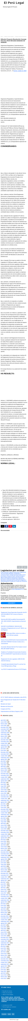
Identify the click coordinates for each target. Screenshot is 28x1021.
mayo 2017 (3, 885)
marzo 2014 (4, 953)
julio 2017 (3, 882)
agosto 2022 (4, 780)
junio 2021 (3, 805)
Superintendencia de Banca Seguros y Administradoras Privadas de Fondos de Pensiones (14, 580)
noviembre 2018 (5, 853)
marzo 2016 (4, 910)
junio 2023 (3, 763)
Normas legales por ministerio (9, 1006)
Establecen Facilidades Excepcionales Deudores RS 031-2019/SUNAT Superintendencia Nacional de (13, 653)
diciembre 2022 (5, 773)
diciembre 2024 (5, 739)
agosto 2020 (4, 816)
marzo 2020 (4, 825)
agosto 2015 (4, 923)
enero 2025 (4, 738)
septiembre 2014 (5, 942)
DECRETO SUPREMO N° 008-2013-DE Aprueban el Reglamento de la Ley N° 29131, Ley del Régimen (13, 628)
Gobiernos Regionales (12, 578)
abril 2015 (3, 930)
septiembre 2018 (5, 857)
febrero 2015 (4, 934)
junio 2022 (3, 784)
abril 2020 (3, 823)
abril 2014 (3, 951)
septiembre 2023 (5, 757)
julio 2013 (3, 967)
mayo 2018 (3, 864)
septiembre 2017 (5, 878)
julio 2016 (3, 903)
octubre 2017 (4, 877)
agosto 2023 (4, 759)
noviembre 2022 (5, 775)
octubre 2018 (4, 855)
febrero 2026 (4, 723)
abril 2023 (3, 766)
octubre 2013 (4, 962)
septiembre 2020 (5, 814)
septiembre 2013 (5, 964)
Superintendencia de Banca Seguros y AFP (12, 711)
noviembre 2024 (5, 741)
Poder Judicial (15, 576)
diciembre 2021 (5, 795)
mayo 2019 (3, 843)
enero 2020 (4, 828)
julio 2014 (3, 946)
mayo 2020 (3, 821)
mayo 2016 (3, 907)
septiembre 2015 (5, 921)
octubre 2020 (4, 812)
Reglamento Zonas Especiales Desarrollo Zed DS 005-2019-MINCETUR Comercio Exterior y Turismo (14, 614)
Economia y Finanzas (6, 576)
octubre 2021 (4, 798)
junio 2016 (3, 905)
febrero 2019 (4, 848)
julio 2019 (3, 839)
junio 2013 (3, 969)
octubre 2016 (4, 898)
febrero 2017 (4, 891)
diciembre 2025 (5, 727)
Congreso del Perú (5, 709)
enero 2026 (4, 725)
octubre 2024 (4, 743)
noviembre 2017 (5, 875)
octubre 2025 (4, 731)
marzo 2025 (4, 734)
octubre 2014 (4, 941)
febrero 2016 (4, 912)
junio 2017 (3, 884)
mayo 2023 (3, 764)
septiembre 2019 (5, 836)
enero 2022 (4, 793)
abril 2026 (3, 720)
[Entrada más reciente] (19, 567)
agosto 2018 (4, 859)
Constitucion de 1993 (7, 1005)
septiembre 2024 (5, 745)
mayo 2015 (3, 928)
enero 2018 (4, 871)
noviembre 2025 (5, 729)
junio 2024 (3, 750)
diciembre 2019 (5, 830)
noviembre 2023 (5, 754)
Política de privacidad (7, 992)
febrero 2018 (4, 869)
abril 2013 (3, 973)
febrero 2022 (4, 791)
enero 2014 (4, 957)
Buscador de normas (7, 991)
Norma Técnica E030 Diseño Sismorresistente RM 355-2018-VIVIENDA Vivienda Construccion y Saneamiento (14, 641)
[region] (14, 84)
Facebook (4, 1014)
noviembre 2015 (5, 918)
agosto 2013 (4, 966)
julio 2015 (3, 925)
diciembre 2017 (5, 873)
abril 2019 (3, 845)
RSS (13, 1014)
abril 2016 (3, 909)
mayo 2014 (3, 950)
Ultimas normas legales (8, 994)
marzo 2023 (4, 768)
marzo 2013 (4, 975)
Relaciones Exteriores (17, 577)
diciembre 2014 (5, 937)
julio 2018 (3, 861)
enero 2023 (4, 771)
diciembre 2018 (5, 852)
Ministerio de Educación (7, 706)
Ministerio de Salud (6, 704)
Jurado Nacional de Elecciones (18, 574)
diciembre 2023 (5, 752)
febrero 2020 (4, 827)
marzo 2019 (4, 846)
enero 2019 (4, 850)
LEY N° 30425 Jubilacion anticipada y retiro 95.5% (13, 697)
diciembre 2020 (5, 809)
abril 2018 (3, 866)
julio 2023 (3, 761)
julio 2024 (3, 748)
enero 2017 (4, 893)
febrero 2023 (4, 770)
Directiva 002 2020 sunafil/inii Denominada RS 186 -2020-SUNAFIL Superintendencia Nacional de (13, 621)
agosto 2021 (4, 802)
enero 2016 (4, 914)
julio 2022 (3, 782)
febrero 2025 (4, 736)
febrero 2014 (4, 955)
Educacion (3, 578)
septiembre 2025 (5, 732)
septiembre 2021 (5, 800)
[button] (2, 526)
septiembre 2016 (5, 900)
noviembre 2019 (5, 832)
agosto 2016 (4, 902)
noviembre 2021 (5, 796)
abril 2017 (3, 887)
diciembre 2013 (5, 959)
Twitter (9, 1014)
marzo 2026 (4, 722)
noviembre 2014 (5, 939)
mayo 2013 (3, 971)
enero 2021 (4, 807)
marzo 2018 (4, 868)
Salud (5, 577)
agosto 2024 (4, 747)
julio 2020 (3, 818)
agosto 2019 (4, 837)
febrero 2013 (4, 976)
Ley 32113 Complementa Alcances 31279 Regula (13, 669)
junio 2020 (3, 820)
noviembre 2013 (5, 960)
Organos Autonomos (14, 572)
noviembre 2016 (5, 896)
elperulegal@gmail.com (18, 589)
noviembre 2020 (5, 811)
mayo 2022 (3, 786)
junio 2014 (3, 948)
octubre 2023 (4, 755)
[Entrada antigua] (24, 567)
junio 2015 (3, 926)
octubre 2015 (4, 919)
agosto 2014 (4, 944)
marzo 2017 (4, 889)
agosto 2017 (4, 880)
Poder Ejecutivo (5, 572)
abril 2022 (3, 788)
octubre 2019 (4, 834)
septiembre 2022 (5, 779)
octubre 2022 (4, 777)
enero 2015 (4, 935)
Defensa (9, 577)
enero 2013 (4, 978)
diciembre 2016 (5, 894)
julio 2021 (3, 804)
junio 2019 (3, 841)
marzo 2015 (4, 932)
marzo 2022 (4, 789)
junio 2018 (3, 862)
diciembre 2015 (5, 916)
